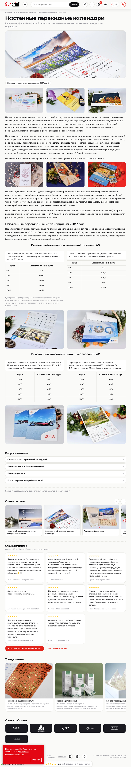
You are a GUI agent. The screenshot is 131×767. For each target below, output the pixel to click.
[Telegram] (92, 4)
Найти (74, 4)
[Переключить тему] (114, 4)
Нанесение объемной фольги (20, 701)
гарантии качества (38, 491)
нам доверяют (51, 756)
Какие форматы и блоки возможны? (26, 466)
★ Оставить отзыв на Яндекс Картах (24, 648)
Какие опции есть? (17, 473)
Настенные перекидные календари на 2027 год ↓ (28, 83)
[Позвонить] (123, 4)
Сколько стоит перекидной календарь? (27, 459)
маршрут (121, 755)
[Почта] (105, 4)
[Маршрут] (85, 4)
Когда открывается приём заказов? (25, 480)
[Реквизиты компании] (70, 756)
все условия (64, 491)
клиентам (62, 757)
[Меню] (25, 4)
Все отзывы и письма (57, 648)
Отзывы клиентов (16, 546)
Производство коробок (67, 701)
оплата (24, 491)
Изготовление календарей (25, 12)
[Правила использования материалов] (77, 756)
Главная (8, 12)
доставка (52, 491)
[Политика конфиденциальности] (84, 756)
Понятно (36, 760)
